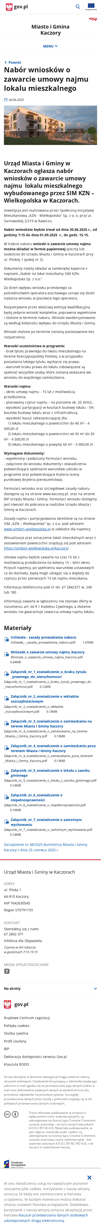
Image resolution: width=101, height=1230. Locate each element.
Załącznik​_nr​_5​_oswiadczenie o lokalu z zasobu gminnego (50, 778)
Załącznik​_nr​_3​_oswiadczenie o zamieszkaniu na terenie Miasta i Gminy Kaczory (48, 728)
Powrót (15, 62)
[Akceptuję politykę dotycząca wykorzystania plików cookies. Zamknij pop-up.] (89, 1177)
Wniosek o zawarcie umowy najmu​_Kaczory (47, 657)
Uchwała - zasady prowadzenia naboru (52, 640)
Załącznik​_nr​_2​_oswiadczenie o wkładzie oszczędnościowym (41, 703)
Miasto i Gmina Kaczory (50, 29)
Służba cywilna (16, 1033)
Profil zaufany (15, 1041)
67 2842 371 (14, 934)
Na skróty (12, 988)
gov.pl (21, 1004)
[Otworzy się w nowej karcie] (7, 971)
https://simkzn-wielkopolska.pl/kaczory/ (36, 548)
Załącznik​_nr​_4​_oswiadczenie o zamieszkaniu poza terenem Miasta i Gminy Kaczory (50, 753)
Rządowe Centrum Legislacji (27, 1017)
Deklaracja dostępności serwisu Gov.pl (35, 1056)
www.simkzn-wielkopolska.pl (27, 529)
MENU (48, 46)
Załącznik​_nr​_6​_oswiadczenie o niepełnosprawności (45, 802)
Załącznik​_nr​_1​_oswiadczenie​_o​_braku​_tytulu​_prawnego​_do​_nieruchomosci (47, 679)
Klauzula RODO (16, 1064)
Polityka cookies (16, 1025)
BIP (6, 1048)
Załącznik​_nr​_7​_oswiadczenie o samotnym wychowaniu (48, 827)
